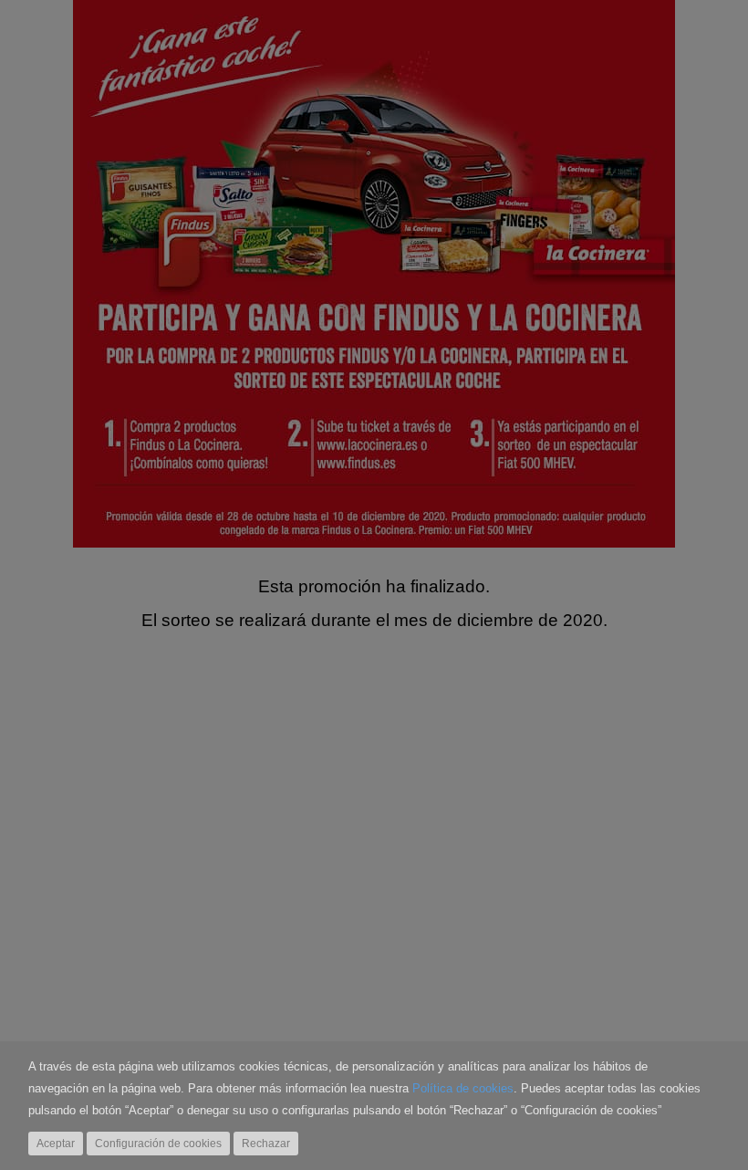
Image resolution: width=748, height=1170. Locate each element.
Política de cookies (463, 1088)
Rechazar (266, 1143)
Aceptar (55, 1143)
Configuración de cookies (158, 1143)
